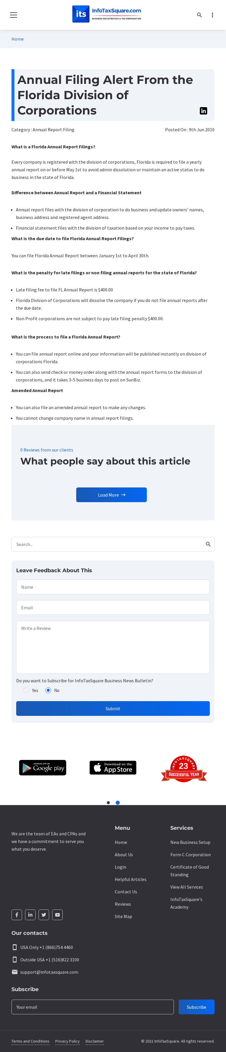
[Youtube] (57, 915)
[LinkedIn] (30, 915)
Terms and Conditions (30, 1041)
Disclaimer (95, 1041)
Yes (35, 690)
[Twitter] (44, 915)
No (56, 690)
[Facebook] (16, 915)
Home (17, 39)
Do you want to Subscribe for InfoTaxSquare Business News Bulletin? (84, 680)
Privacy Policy (67, 1041)
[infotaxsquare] (106, 15)
